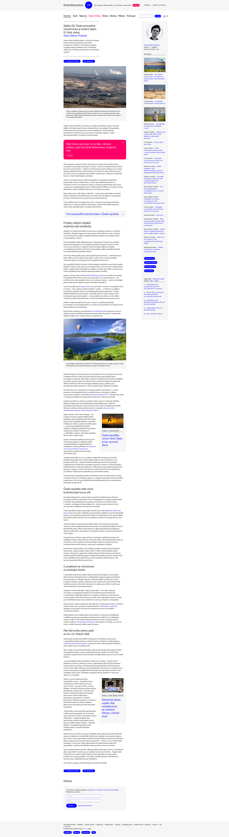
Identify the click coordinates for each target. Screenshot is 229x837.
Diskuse (117, 825)
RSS (93, 832)
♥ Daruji (136, 5)
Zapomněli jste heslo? (85, 806)
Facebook (67, 832)
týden (151, 281)
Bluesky (147, 825)
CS (164, 16)
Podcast (131, 16)
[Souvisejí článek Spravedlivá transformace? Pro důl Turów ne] (154, 92)
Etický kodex (109, 825)
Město (121, 16)
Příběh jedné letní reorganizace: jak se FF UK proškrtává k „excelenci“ (153, 287)
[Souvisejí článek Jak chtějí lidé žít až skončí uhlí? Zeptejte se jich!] (154, 114)
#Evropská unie (150, 267)
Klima (105, 16)
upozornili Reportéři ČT (99, 394)
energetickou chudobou (85, 622)
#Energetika (149, 271)
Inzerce (154, 825)
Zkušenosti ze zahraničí (108, 606)
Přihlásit (147, 5)
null (160, 825)
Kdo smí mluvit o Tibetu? (154, 314)
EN (167, 16)
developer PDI (84, 286)
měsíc (156, 281)
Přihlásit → (71, 806)
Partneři (67, 827)
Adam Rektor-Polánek (75, 35)
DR (89, 5)
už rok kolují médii (99, 311)
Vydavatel (99, 825)
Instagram (85, 832)
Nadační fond (138, 825)
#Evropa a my (149, 258)
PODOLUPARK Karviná (93, 275)
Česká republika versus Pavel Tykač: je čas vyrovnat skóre (112, 440)
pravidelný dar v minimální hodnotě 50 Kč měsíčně (102, 790)
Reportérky (95, 16)
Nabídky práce (127, 825)
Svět (75, 16)
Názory (83, 16)
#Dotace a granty (150, 262)
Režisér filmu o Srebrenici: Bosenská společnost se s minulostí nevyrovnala (154, 294)
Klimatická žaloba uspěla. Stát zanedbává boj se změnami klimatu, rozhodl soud (111, 708)
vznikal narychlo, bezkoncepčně (75, 643)
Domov (67, 16)
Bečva (113, 16)
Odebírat (159, 5)
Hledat (158, 16)
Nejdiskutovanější (158, 279)
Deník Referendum (73, 5)
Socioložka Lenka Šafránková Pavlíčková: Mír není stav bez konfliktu (154, 302)
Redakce (80, 825)
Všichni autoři (89, 825)
